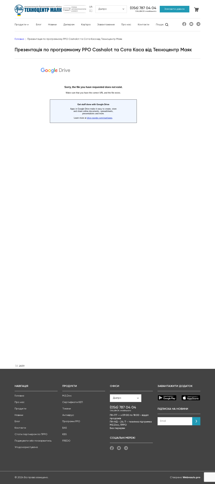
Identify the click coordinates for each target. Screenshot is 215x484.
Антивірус (68, 415)
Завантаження (106, 24)
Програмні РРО (71, 421)
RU (90, 11)
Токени (66, 409)
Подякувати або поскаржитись (33, 441)
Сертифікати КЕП (72, 402)
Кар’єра (86, 24)
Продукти (20, 24)
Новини (52, 24)
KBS (64, 434)
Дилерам (68, 24)
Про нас (126, 24)
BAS (64, 428)
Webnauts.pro (191, 477)
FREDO (66, 441)
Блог (38, 24)
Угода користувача (26, 447)
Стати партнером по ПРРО (31, 434)
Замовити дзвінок (174, 9)
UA (90, 7)
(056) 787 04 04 (143, 8)
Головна (19, 396)
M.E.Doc (67, 396)
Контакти (143, 24)
